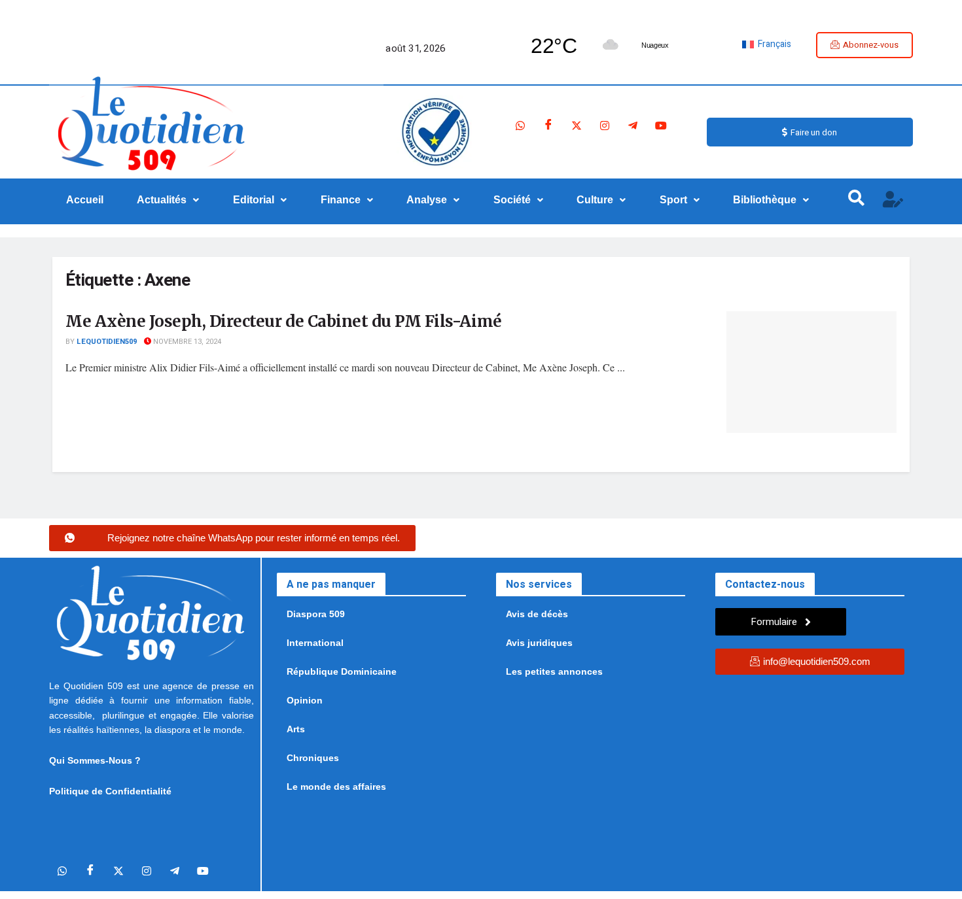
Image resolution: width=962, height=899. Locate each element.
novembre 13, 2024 (186, 341)
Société (512, 199)
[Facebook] (548, 125)
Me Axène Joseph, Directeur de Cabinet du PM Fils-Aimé (283, 321)
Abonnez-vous (871, 45)
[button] (168, 200)
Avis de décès (537, 614)
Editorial (253, 199)
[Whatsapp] (520, 125)
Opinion (305, 700)
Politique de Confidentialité (110, 791)
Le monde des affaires (336, 786)
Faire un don (814, 132)
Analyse (426, 199)
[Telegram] (633, 125)
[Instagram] (605, 125)
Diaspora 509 (316, 614)
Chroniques (313, 758)
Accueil (84, 199)
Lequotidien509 (107, 341)
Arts (296, 729)
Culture (595, 199)
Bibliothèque (764, 199)
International (315, 642)
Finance (341, 199)
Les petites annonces (554, 671)
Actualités (162, 199)
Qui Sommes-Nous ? (95, 760)
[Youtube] (661, 125)
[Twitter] (576, 125)
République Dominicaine (342, 671)
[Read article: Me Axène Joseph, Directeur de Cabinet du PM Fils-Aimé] (811, 372)
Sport (673, 199)
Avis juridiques (539, 642)
